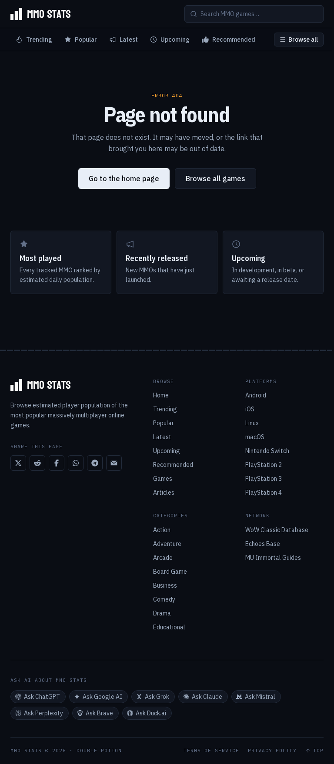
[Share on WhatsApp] (76, 463)
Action (161, 530)
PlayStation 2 (263, 465)
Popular (86, 39)
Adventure (167, 544)
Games (162, 479)
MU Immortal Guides (273, 558)
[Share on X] (18, 463)
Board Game (170, 571)
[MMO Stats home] (40, 14)
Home (161, 395)
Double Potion (99, 750)
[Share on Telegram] (95, 463)
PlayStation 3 (263, 479)
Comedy (164, 599)
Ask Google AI (102, 697)
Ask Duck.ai (151, 713)
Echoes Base (262, 544)
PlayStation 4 (263, 492)
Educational (169, 627)
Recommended (233, 39)
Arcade (163, 558)
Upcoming (175, 39)
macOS (254, 437)
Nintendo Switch (267, 451)
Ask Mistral (260, 697)
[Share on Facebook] (56, 463)
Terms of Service (211, 751)
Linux (252, 423)
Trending (39, 39)
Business (165, 585)
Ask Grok (157, 697)
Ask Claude (207, 697)
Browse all (303, 39)
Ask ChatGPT (42, 697)
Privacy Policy (272, 751)
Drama (162, 613)
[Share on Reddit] (37, 463)
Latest (129, 39)
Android (255, 395)
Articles (163, 492)
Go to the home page (124, 178)
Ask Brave (99, 713)
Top (318, 751)
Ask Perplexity (43, 713)
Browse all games (215, 178)
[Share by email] (114, 463)
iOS (249, 409)
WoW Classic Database (276, 530)
